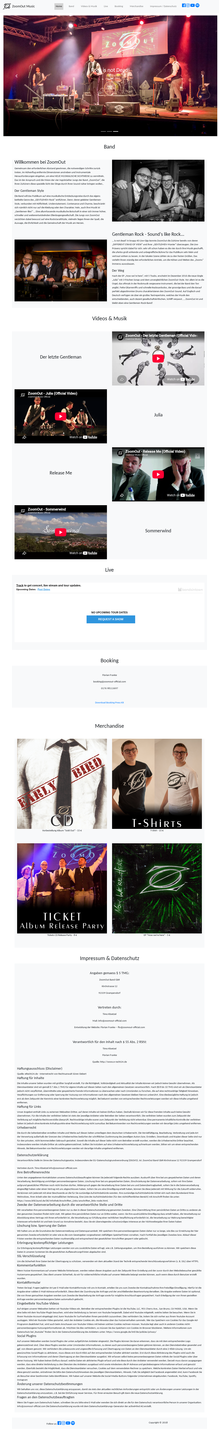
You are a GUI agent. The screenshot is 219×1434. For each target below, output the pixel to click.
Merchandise (136, 6)
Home (59, 6)
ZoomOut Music (23, 6)
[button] (16, 75)
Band (71, 6)
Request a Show (110, 619)
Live (106, 6)
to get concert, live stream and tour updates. (48, 585)
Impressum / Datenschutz (163, 6)
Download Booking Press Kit (109, 702)
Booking (119, 6)
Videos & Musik (89, 6)
